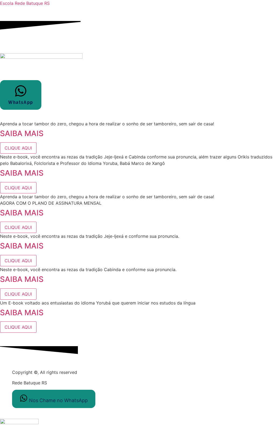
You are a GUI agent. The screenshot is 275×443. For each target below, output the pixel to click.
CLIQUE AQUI (18, 148)
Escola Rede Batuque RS (25, 3)
